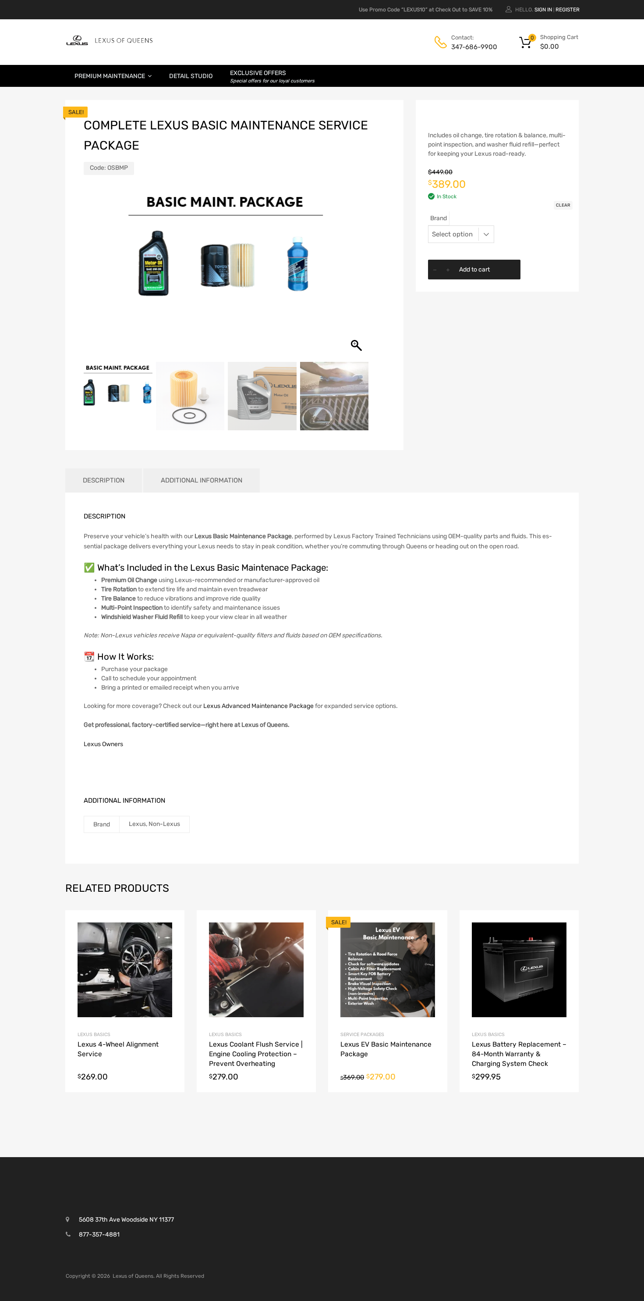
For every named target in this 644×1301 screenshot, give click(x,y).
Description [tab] (103, 480)
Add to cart (474, 269)
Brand (438, 218)
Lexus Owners (103, 744)
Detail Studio (190, 76)
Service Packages (362, 1034)
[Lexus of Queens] (109, 44)
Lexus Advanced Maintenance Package (258, 706)
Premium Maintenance (109, 76)
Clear (563, 205)
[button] (357, 277)
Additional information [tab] (201, 480)
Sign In (543, 10)
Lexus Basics (94, 1034)
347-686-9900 (472, 47)
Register (568, 10)
